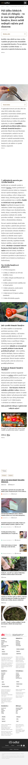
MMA (2, 678)
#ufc (17, 721)
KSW (17, 713)
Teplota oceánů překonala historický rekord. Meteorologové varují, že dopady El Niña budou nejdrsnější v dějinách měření (6, 727)
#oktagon (18, 716)
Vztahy (2, 713)
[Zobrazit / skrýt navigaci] (25, 2)
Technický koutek (4, 645)
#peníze (18, 651)
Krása (2, 709)
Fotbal (2, 675)
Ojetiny (2, 643)
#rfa (17, 719)
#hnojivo (4, 475)
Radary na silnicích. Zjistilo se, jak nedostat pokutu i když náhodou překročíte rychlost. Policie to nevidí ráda (20, 659)
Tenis (2, 679)
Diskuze (12, 484)
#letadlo (3, 716)
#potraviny (19, 653)
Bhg (8, 435)
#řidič (3, 649)
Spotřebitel (18, 644)
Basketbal (3, 673)
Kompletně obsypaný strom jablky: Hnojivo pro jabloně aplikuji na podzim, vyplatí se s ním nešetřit (13, 523)
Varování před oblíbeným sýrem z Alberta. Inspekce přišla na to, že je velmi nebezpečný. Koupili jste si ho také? (13, 514)
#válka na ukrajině (20, 649)
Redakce (7, 745)
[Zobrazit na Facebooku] (21, 745)
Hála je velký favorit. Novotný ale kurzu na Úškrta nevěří (20, 726)
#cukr (18, 686)
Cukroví (17, 673)
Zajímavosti (3, 646)
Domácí (17, 640)
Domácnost (3, 708)
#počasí (3, 721)
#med (18, 681)
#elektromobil (5, 653)
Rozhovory (18, 643)
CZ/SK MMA (18, 709)
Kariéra (12, 745)
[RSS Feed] (23, 745)
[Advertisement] (14, 67)
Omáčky (17, 674)
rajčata (10, 375)
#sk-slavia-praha (5, 686)
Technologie (18, 645)
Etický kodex (16, 749)
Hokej (2, 676)
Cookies (11, 749)
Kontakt (18, 745)
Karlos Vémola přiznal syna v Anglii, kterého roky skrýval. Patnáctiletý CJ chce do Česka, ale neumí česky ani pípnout (7, 700)
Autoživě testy (4, 641)
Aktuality (3, 640)
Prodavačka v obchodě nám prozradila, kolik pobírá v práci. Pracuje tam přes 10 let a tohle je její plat (13, 490)
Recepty (17, 676)
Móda (2, 711)
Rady (2, 644)
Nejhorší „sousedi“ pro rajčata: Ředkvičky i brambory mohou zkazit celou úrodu (13, 573)
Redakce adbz (6, 34)
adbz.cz (2, 6)
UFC (16, 711)
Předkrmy (18, 675)
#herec (3, 719)
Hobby (7, 6)
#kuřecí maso (19, 684)
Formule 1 (3, 674)
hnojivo (8, 188)
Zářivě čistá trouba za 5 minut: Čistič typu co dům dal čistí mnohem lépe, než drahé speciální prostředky (10, 546)
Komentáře (18, 641)
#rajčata (10, 475)
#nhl (3, 682)
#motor (3, 651)
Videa (17, 710)
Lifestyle (3, 710)
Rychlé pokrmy (19, 678)
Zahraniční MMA (19, 708)
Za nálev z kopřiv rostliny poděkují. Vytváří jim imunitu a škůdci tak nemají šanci (13, 623)
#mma (3, 684)
